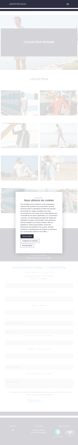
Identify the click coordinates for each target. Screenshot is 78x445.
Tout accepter (27, 236)
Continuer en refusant (30, 241)
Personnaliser (27, 245)
